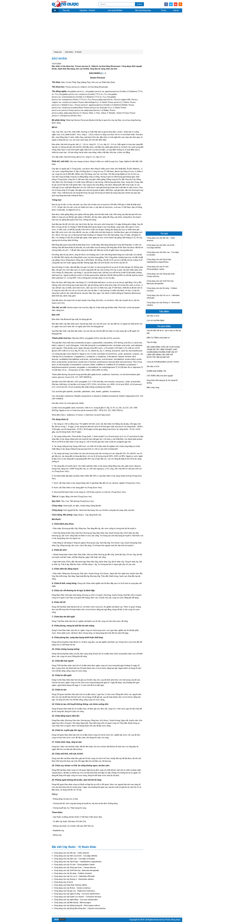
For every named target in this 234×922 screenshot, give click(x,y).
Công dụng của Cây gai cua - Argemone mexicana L (74, 891)
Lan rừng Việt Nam (115, 10)
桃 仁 (103, 73)
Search (139, 4)
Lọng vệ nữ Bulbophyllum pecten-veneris (163, 362)
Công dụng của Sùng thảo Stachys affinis (70, 885)
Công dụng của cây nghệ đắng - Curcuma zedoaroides (76, 900)
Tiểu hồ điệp (152, 342)
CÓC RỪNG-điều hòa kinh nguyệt (160, 376)
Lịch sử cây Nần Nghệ (155, 320)
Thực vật (66, 10)
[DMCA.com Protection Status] (60, 920)
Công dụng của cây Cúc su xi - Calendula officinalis (74, 876)
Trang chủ (58, 52)
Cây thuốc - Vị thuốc (87, 10)
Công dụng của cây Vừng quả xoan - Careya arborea (75, 867)
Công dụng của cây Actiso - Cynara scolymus (72, 888)
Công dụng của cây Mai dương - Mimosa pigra (72, 902)
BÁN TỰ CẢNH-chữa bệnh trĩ (158, 338)
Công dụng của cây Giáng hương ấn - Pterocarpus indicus (77, 905)
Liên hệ (176, 10)
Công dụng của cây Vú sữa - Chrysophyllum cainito (74, 864)
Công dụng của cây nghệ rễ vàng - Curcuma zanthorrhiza (77, 894)
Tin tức (163, 10)
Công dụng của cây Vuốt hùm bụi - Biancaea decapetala (76, 870)
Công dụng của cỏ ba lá (63, 882)
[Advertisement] (117, 31)
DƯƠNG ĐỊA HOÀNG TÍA (156, 371)
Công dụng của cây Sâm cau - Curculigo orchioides (74, 859)
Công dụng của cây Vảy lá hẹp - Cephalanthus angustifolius (78, 862)
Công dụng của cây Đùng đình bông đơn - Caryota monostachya (80, 908)
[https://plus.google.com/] (175, 4)
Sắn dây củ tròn (153, 316)
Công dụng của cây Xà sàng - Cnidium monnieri (73, 873)
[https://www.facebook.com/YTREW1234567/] (166, 4)
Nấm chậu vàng (153, 387)
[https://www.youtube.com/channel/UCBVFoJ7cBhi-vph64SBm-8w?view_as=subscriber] (180, 4)
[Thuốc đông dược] (65, 6)
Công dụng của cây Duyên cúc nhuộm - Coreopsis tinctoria (77, 897)
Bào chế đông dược (143, 10)
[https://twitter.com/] (171, 4)
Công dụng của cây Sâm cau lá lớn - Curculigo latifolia (75, 856)
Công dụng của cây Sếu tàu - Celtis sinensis (71, 853)
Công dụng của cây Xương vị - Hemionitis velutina (74, 879)
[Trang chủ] (55, 10)
